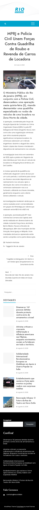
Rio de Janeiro (19, 246)
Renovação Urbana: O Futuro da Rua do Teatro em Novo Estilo (26, 400)
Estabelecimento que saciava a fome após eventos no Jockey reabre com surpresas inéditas (25, 383)
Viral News (20, 506)
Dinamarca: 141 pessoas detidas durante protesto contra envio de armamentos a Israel (25, 312)
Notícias (16, 242)
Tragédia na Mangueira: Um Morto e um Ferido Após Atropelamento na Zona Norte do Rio (20, 260)
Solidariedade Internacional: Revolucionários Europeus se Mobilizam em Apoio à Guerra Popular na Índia (26, 361)
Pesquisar (7, 420)
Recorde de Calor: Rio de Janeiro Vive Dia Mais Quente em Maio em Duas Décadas (19, 276)
